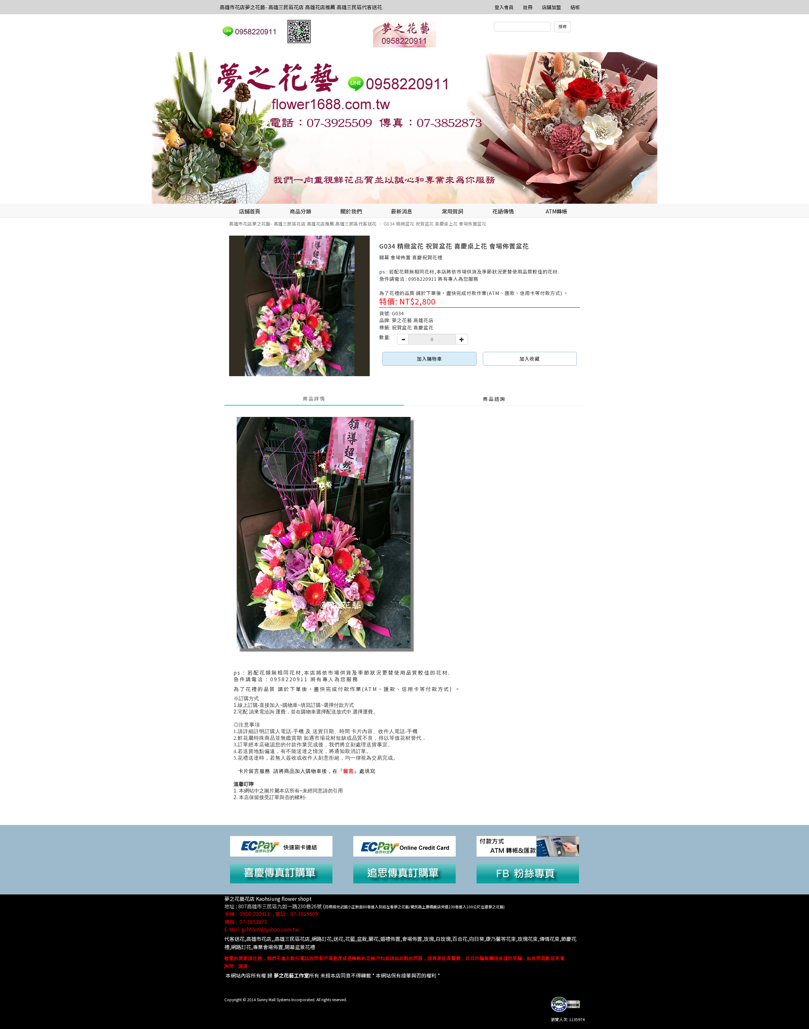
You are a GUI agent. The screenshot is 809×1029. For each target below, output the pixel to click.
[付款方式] (528, 846)
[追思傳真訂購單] (404, 873)
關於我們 (351, 211)
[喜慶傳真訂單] (281, 873)
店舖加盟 (551, 7)
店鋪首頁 (249, 211)
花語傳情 (503, 211)
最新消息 (401, 211)
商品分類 (300, 211)
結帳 (575, 7)
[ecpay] (281, 846)
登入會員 (504, 7)
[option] (404, 128)
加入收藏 (530, 358)
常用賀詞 (452, 211)
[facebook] (528, 873)
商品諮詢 (494, 398)
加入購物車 (429, 358)
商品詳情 (314, 398)
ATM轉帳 (556, 211)
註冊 (527, 7)
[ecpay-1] (404, 846)
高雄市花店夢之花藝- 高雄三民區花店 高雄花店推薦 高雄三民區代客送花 (301, 7)
